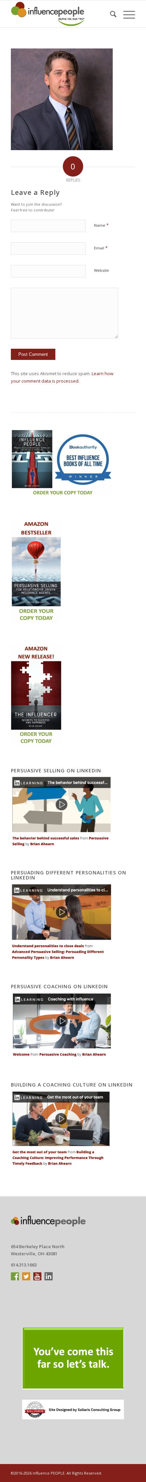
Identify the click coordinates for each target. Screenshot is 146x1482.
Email (101, 248)
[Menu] (125, 13)
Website (101, 270)
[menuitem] (109, 13)
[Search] (109, 13)
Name (101, 225)
